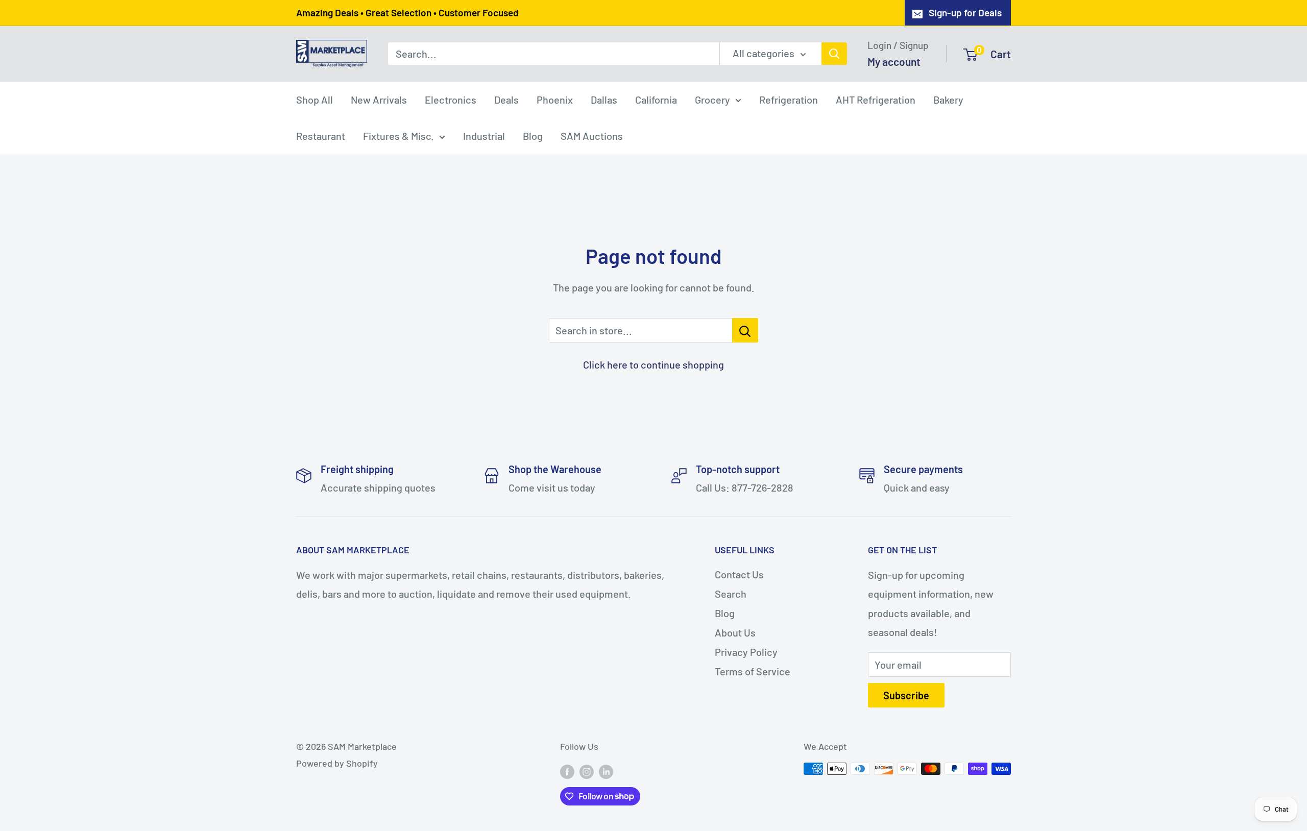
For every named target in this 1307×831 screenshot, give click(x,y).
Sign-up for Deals (965, 12)
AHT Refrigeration (875, 99)
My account (894, 61)
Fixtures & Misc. (398, 136)
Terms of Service (752, 671)
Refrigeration (788, 99)
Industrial (484, 136)
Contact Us (739, 574)
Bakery (948, 99)
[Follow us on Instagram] (586, 771)
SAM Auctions (592, 136)
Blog (533, 136)
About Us (735, 632)
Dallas (604, 99)
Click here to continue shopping (653, 364)
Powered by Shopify (337, 763)
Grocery (712, 99)
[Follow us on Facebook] (567, 771)
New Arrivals (379, 99)
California (656, 99)
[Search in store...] (745, 330)
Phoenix (555, 99)
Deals (506, 99)
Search (730, 594)
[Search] (834, 53)
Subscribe (906, 695)
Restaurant (320, 136)
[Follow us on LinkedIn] (606, 771)
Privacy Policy (746, 652)
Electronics (450, 99)
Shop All (314, 99)
